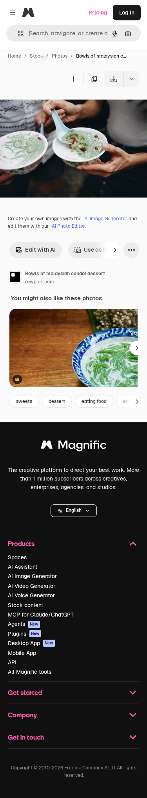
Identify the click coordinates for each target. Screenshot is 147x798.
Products (21, 543)
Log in (126, 12)
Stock (36, 56)
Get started (25, 692)
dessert (57, 401)
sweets (24, 401)
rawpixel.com (39, 282)
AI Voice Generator (31, 595)
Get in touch (26, 737)
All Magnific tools (29, 671)
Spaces (17, 557)
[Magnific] (74, 447)
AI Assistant (22, 566)
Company (22, 715)
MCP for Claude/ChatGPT (41, 614)
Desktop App (30, 643)
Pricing (98, 12)
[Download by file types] (131, 79)
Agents (23, 624)
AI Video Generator (31, 585)
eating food (94, 401)
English (74, 510)
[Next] (115, 250)
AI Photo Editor (68, 226)
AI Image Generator (105, 219)
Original (50, 105)
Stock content (25, 605)
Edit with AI (40, 249)
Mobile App (22, 653)
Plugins (24, 633)
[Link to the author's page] (15, 278)
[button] (74, 510)
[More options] (73, 79)
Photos (59, 56)
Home (14, 56)
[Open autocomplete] (17, 33)
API (12, 662)
